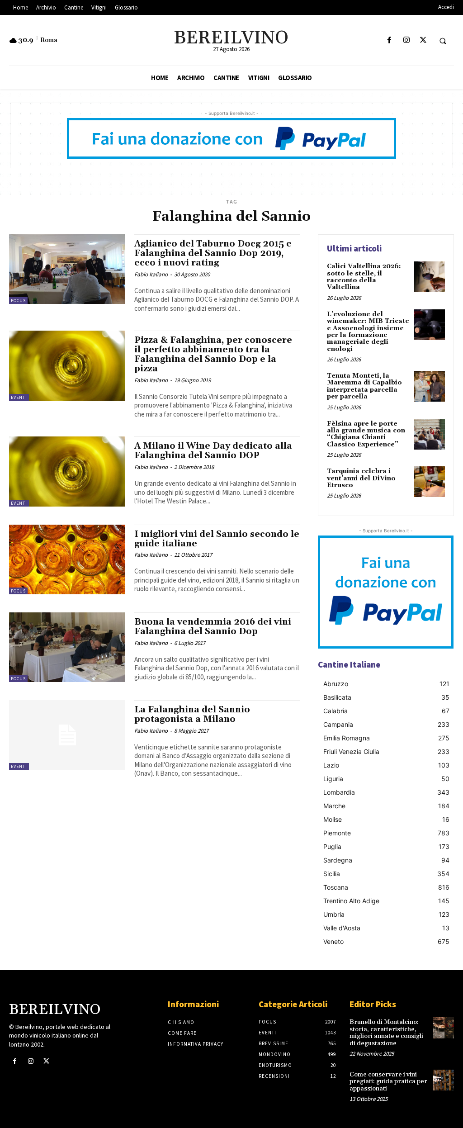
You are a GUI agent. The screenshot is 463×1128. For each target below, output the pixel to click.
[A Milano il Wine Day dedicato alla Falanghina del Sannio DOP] (67, 471)
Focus (18, 300)
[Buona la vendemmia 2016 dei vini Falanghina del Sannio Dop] (67, 647)
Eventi (19, 397)
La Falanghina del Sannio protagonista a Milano (192, 714)
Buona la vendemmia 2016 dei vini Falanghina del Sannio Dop (212, 626)
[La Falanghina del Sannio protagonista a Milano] (67, 735)
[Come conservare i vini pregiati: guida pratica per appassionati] (443, 1080)
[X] (423, 40)
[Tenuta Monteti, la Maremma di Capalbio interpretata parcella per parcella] (429, 386)
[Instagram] (406, 40)
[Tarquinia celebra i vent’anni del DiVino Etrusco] (429, 481)
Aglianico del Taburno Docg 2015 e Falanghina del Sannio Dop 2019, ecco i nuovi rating (213, 253)
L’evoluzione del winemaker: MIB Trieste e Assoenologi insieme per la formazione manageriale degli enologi (368, 331)
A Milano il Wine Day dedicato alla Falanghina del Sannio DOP (213, 451)
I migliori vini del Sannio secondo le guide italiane (216, 539)
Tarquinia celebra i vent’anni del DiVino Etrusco (361, 478)
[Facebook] (389, 40)
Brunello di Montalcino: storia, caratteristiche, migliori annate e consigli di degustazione (386, 1032)
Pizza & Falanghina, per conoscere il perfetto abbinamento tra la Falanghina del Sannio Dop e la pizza (213, 354)
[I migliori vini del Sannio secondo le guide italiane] (67, 559)
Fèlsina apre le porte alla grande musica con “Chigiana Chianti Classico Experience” (366, 434)
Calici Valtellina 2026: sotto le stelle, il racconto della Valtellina (364, 276)
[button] (442, 40)
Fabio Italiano (151, 274)
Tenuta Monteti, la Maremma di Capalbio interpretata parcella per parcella (364, 386)
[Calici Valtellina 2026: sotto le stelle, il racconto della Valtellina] (429, 276)
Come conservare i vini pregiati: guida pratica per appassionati (388, 1082)
